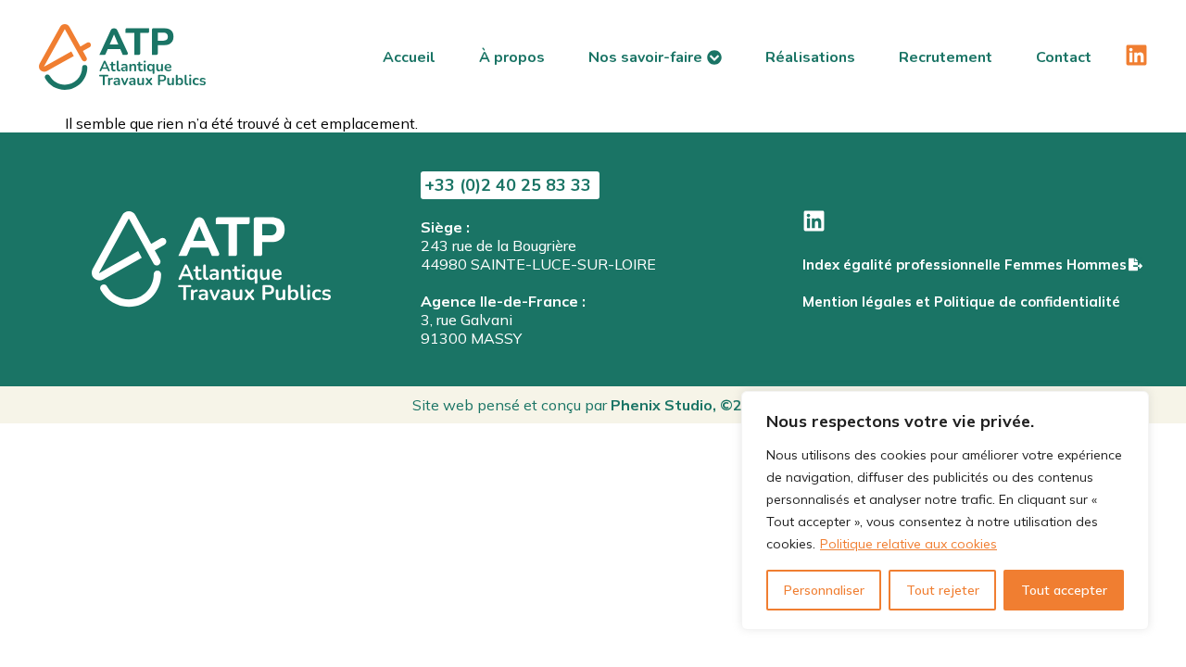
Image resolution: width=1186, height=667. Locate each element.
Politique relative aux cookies (908, 543)
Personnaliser (824, 590)
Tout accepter (1064, 590)
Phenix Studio (662, 405)
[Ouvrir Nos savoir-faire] (714, 57)
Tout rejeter (942, 590)
